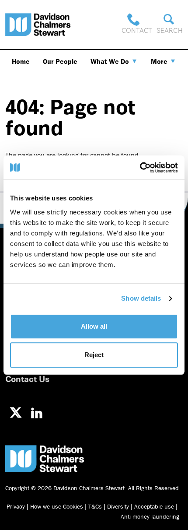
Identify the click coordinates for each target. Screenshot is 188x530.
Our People (60, 61)
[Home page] (38, 24)
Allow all (94, 326)
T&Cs (95, 506)
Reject (94, 354)
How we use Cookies (56, 506)
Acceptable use (154, 506)
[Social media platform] (15, 412)
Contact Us (27, 378)
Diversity (118, 506)
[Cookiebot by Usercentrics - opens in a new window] (139, 167)
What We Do (110, 61)
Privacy (16, 506)
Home (21, 61)
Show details (141, 298)
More (159, 61)
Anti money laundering (150, 516)
